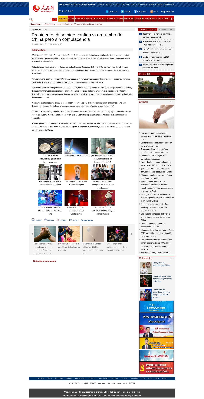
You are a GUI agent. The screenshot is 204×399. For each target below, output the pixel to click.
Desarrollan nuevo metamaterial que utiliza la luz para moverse (50, 159)
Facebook (142, 11)
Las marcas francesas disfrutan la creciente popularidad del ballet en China (155, 217)
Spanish (134, 4)
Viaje (154, 18)
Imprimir (38, 220)
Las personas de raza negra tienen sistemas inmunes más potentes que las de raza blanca (43, 249)
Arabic (152, 4)
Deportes (128, 18)
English (109, 4)
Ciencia (119, 18)
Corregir (63, 220)
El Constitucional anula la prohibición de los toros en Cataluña (69, 247)
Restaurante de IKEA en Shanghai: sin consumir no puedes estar (103, 184)
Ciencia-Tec (103, 378)
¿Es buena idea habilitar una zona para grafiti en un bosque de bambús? (103, 159)
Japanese (143, 4)
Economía (80, 18)
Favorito (50, 220)
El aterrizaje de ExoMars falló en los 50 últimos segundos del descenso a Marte (92, 249)
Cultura (137, 18)
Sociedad (146, 18)
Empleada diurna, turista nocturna (155, 252)
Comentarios (87, 220)
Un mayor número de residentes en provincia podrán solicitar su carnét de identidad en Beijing (157, 197)
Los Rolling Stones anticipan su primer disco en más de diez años (117, 247)
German (160, 4)
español (34, 29)
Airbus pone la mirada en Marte (77, 156)
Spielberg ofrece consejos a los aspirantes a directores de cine (50, 210)
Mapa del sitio (167, 11)
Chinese (101, 4)
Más (172, 74)
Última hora (35, 24)
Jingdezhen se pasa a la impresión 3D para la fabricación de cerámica (73, 24)
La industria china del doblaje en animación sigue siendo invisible (103, 210)
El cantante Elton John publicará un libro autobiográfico (76, 210)
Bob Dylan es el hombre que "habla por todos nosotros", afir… (157, 35)
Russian (125, 4)
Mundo (89, 18)
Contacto (113, 11)
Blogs (164, 378)
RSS (155, 11)
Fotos (160, 18)
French (117, 4)
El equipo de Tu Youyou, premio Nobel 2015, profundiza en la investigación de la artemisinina (157, 233)
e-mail (75, 220)
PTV (166, 18)
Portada (63, 18)
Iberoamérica (100, 18)
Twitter (127, 11)
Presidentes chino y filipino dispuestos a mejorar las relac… (158, 66)
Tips (172, 18)
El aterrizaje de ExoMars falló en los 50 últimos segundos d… (157, 43)
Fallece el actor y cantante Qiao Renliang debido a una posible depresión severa (154, 207)
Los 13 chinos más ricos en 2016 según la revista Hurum (156, 58)
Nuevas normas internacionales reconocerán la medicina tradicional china (156, 136)
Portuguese (169, 4)
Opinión (111, 18)
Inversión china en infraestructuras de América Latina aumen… (158, 51)
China (71, 18)
